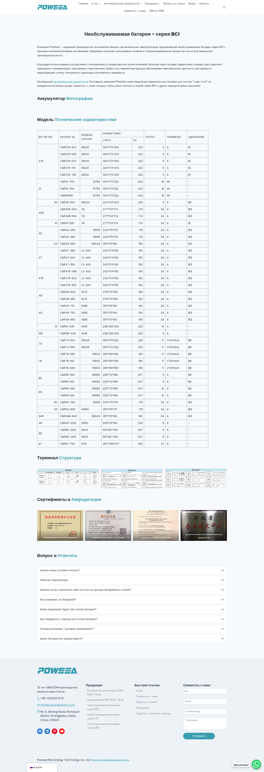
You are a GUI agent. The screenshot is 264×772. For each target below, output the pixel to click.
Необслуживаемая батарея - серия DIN (104, 726)
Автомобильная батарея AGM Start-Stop (105, 692)
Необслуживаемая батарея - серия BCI (104, 707)
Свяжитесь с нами (135, 11)
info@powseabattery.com (57, 705)
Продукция (142, 708)
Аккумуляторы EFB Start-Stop (105, 700)
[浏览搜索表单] (224, 7)
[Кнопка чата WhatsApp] (256, 764)
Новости (204, 3)
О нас (139, 691)
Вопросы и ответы (174, 3)
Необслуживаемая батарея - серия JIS (104, 716)
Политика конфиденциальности (110, 760)
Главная (83, 3)
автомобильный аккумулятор (70, 81)
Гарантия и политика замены (153, 713)
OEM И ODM (156, 11)
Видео (192, 3)
